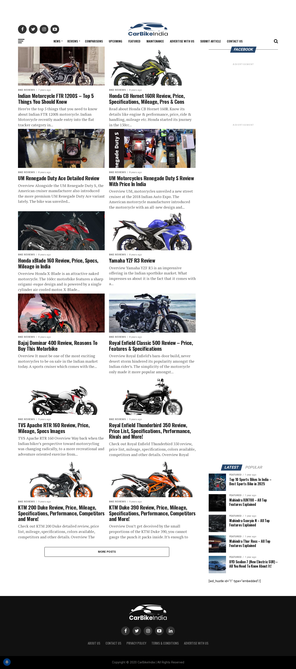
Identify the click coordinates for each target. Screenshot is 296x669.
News (57, 41)
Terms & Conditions (165, 643)
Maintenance (155, 41)
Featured (134, 41)
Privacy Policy (136, 643)
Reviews (72, 41)
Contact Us (234, 41)
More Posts (107, 551)
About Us (94, 643)
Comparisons (94, 41)
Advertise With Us (182, 41)
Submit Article (210, 41)
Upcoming (115, 41)
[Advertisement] (148, 9)
